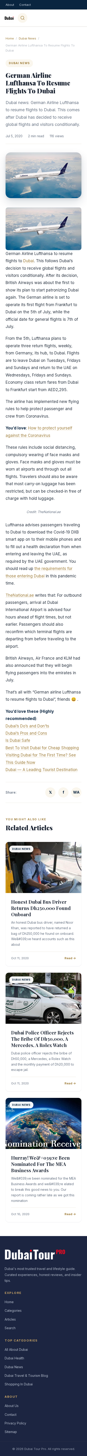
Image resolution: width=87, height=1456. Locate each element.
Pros (24, 733)
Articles (10, 1319)
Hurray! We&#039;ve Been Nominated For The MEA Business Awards (40, 1164)
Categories (13, 1310)
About (10, 5)
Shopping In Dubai (19, 1384)
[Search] (22, 18)
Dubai (28, 260)
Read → (70, 958)
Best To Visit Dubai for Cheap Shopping (42, 748)
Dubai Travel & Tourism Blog (26, 1375)
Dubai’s (13, 733)
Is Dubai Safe (18, 740)
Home (10, 38)
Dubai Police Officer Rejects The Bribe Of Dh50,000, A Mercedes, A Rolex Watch (42, 1038)
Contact (25, 5)
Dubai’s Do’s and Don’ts (27, 726)
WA (76, 792)
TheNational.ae (20, 595)
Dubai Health (14, 1358)
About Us (12, 1406)
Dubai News (27, 38)
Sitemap (11, 1432)
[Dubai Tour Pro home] (9, 18)
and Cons (38, 733)
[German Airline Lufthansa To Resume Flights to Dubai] (43, 228)
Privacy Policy (15, 1423)
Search (10, 1328)
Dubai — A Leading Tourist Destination (41, 769)
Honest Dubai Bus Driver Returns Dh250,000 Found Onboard (41, 908)
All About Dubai (16, 1349)
